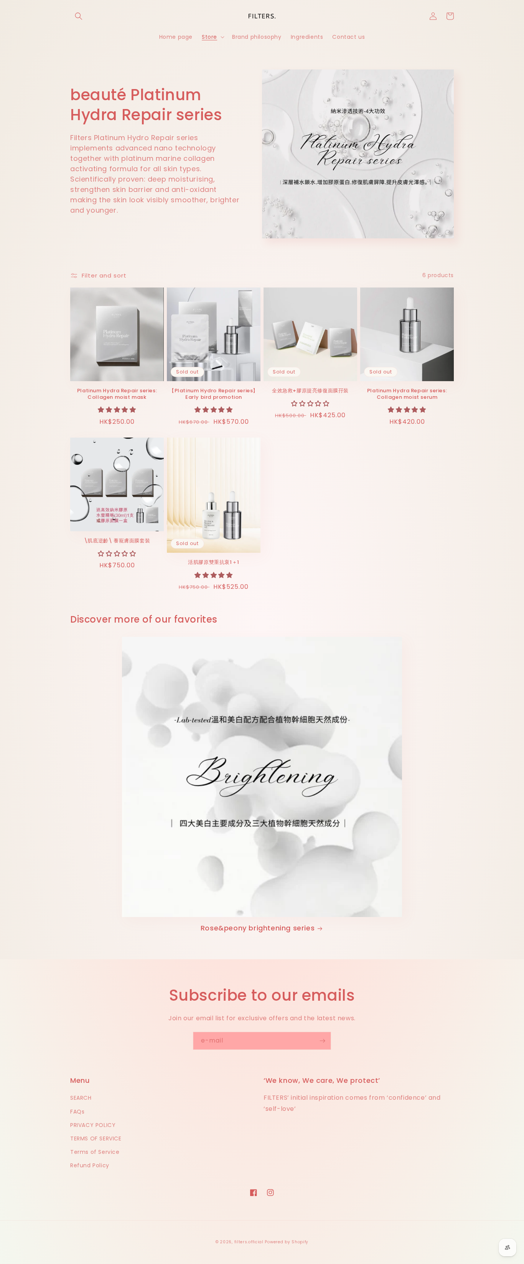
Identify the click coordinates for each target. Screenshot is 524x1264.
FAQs (77, 1111)
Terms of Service (95, 1152)
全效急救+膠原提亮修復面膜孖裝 (310, 391)
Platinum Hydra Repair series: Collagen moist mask (117, 394)
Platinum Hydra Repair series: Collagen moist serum (407, 394)
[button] (78, 16)
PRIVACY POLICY (92, 1125)
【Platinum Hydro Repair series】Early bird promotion (213, 394)
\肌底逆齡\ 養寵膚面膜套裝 (117, 541)
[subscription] (322, 1041)
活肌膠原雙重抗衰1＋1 (213, 562)
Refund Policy (89, 1165)
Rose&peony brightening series (258, 928)
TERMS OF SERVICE (96, 1138)
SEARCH (81, 1098)
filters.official (249, 1242)
